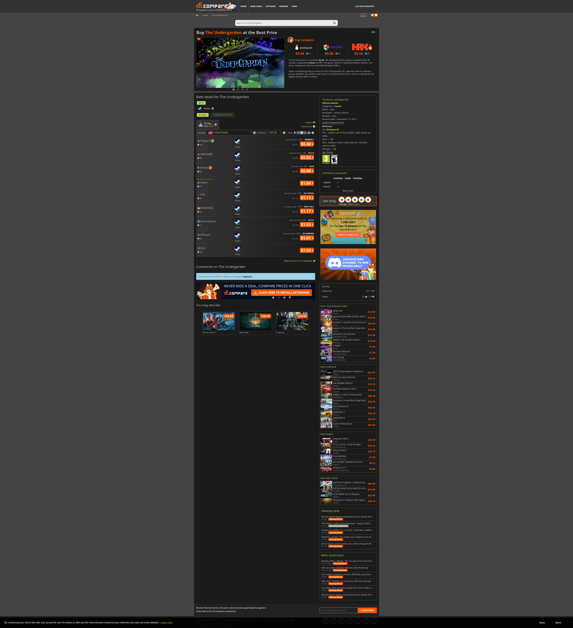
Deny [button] (542, 622)
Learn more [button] (167, 622)
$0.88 (306, 170)
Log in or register (364, 6)
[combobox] (229, 132)
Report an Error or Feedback (298, 260)
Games (243, 6)
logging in (247, 276)
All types (202, 114)
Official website (330, 103)
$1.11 (306, 197)
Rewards (283, 6)
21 (200, 186)
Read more (348, 191)
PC (202, 102)
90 (200, 171)
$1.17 (306, 211)
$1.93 (306, 250)
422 (201, 145)
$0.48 (306, 143)
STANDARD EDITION (223, 114)
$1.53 (306, 224)
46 (200, 198)
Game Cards (256, 6)
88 (200, 158)
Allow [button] (558, 622)
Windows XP (332, 129)
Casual (338, 106)
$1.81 (306, 237)
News (294, 6)
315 (201, 252)
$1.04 (306, 183)
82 (200, 238)
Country (201, 133)
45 (200, 211)
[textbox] (219, 132)
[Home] (197, 15)
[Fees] (302, 132)
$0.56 (306, 157)
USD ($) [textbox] (272, 132)
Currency (261, 133)
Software (271, 6)
